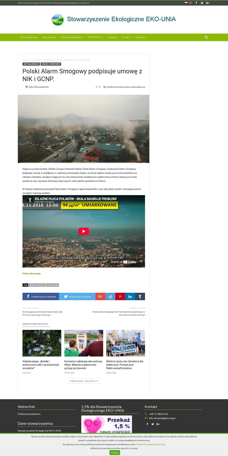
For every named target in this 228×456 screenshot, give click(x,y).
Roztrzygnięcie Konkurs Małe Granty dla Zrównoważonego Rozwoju (42, 311)
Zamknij (114, 452)
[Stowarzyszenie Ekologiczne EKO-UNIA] (114, 10)
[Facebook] (196, 3)
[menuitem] (186, 2)
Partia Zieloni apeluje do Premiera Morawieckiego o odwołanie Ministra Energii (119, 311)
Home (24, 60)
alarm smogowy (37, 285)
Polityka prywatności (29, 413)
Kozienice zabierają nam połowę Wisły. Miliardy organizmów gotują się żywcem (83, 365)
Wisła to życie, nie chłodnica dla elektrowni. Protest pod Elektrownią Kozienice (124, 365)
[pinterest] (120, 296)
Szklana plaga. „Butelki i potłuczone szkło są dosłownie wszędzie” (40, 365)
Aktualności (36, 60)
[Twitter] (201, 3)
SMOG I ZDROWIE (51, 64)
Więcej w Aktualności (35, 324)
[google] (100, 296)
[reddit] (110, 296)
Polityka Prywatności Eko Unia (150, 444)
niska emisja (52, 285)
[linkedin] (130, 296)
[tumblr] (140, 296)
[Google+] (207, 3)
